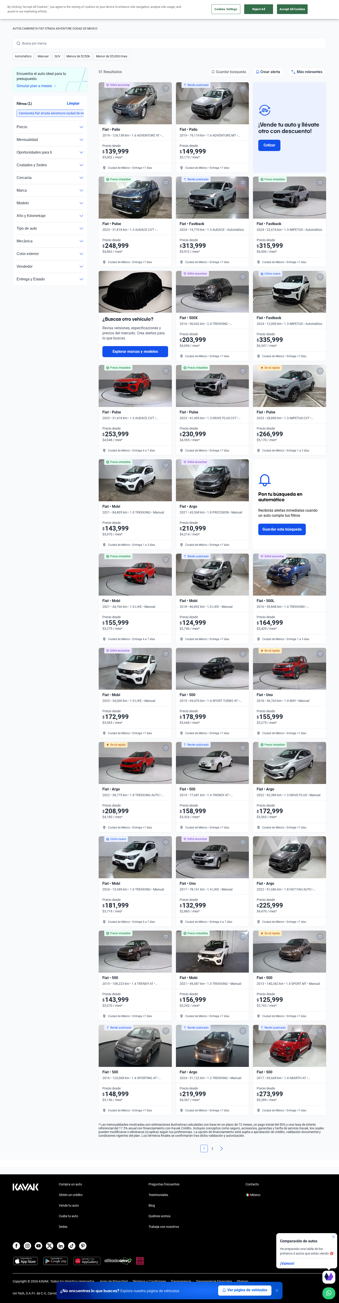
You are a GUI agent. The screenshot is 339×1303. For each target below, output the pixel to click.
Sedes (63, 1227)
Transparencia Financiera (214, 1281)
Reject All (258, 9)
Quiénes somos (159, 1216)
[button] (23, 56)
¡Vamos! (287, 1263)
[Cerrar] (277, 1290)
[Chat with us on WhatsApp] (329, 1293)
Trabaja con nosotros (164, 1227)
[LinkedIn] (60, 1246)
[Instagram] (27, 1246)
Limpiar (73, 103)
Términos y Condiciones (149, 1281)
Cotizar (269, 145)
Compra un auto (70, 1184)
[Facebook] (16, 1246)
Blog (152, 1205)
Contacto (252, 1184)
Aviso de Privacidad (114, 1281)
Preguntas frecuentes (164, 1184)
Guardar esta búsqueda (282, 529)
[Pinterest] (82, 1246)
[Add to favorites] (166, 88)
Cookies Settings (225, 9)
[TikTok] (71, 1246)
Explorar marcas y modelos (135, 351)
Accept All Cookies (292, 9)
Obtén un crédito (71, 1195)
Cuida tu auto (68, 1216)
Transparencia (181, 1281)
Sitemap (242, 1281)
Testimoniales (158, 1195)
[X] (49, 1246)
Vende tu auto (69, 1205)
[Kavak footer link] (26, 1206)
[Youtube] (38, 1246)
